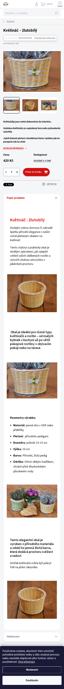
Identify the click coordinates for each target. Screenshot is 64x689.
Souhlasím (32, 680)
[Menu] (60, 4)
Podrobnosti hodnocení (44, 38)
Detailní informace (13, 148)
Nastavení (32, 669)
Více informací (26, 661)
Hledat (56, 13)
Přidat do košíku (33, 172)
